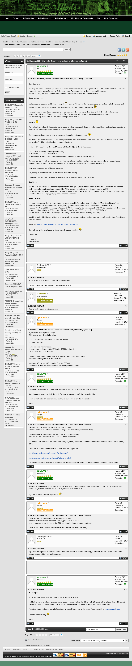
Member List (101, 36)
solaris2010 (15, 225)
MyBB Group (29, 656)
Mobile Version (39, 650)
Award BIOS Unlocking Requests (70, 42)
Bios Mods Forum (52, 42)
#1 (125, 79)
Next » (34, 56)
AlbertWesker (15, 259)
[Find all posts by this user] (30, 246)
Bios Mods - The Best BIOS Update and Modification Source (24, 42)
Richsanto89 (43, 265)
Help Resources (111, 18)
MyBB (14, 656)
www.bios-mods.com (112, 609)
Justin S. (49, 656)
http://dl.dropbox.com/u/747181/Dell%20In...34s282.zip (57, 224)
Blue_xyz (14, 175)
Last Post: (8, 109)
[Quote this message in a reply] (123, 246)
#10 (125, 590)
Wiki (98, 18)
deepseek (14, 209)
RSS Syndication (52, 650)
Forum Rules (115, 36)
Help (61, 650)
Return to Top (27, 650)
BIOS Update (28, 18)
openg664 (14, 388)
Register (30, 36)
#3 (125, 306)
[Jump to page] (39, 56)
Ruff (12, 143)
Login (22, 36)
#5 (125, 387)
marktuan (14, 419)
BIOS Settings (61, 18)
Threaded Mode (122, 61)
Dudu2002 (14, 405)
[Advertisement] (66, 27)
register (14, 65)
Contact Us (7, 650)
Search (127, 36)
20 (29, 56)
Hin (12, 337)
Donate (88, 36)
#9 (125, 549)
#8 (125, 516)
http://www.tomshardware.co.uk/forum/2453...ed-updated (50, 458)
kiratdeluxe (14, 274)
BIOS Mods (17, 650)
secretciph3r (15, 305)
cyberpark (87, 330)
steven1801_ (15, 371)
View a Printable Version (35, 640)
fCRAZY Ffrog (15, 109)
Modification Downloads (82, 18)
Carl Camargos (16, 242)
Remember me (13, 88)
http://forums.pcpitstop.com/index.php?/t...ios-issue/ (48, 453)
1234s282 (87, 79)
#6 (125, 425)
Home (6, 18)
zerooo (13, 192)
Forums (16, 18)
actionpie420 (43, 536)
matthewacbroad (16, 291)
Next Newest (43, 629)
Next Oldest (32, 629)
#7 (125, 484)
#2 (125, 278)
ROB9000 (14, 126)
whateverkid (15, 158)
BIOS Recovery (44, 18)
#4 (125, 330)
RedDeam (14, 320)
